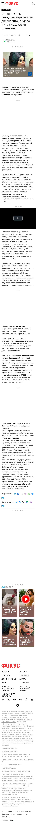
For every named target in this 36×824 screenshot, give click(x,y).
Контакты (5, 817)
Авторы (23, 679)
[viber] (26, 699)
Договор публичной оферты (25, 688)
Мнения (23, 672)
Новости (6, 672)
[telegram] (14, 699)
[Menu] (2, 3)
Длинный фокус (9, 679)
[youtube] (20, 699)
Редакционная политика (8, 695)
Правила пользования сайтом (8, 688)
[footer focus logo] (11, 666)
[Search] (33, 3)
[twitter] (8, 699)
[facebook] (3, 699)
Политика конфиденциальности (14, 814)
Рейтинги (6, 675)
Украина (6, 9)
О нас (4, 683)
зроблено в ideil (8, 820)
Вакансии (24, 683)
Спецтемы (24, 675)
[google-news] (32, 699)
